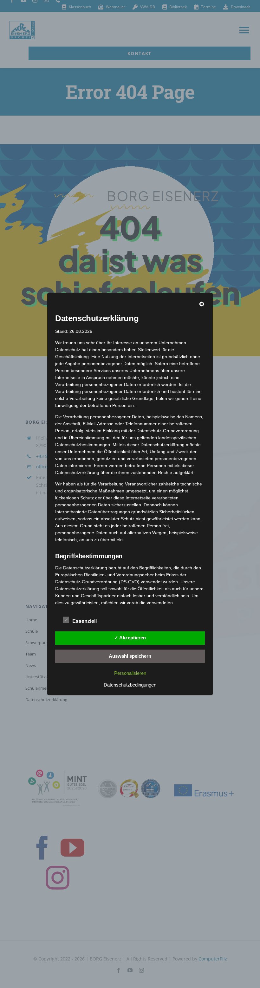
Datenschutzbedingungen (130, 684)
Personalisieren (130, 673)
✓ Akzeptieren (130, 637)
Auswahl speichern (130, 655)
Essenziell (84, 621)
